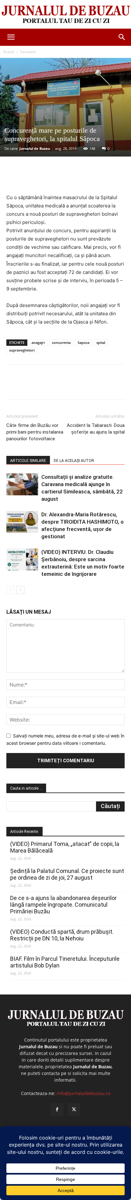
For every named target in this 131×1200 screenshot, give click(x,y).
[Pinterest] (62, 178)
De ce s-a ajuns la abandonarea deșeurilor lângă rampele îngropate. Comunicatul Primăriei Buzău (63, 905)
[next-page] (20, 590)
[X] (47, 178)
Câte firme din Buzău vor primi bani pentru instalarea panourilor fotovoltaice (34, 432)
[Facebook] (32, 178)
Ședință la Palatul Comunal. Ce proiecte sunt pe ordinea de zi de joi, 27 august (67, 874)
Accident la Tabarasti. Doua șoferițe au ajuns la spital (96, 428)
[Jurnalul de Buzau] (65, 15)
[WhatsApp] (76, 178)
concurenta (61, 342)
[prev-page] (10, 590)
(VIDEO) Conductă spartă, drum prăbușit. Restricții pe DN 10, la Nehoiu (62, 935)
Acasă (8, 51)
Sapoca (83, 342)
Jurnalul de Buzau (34, 148)
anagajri (38, 342)
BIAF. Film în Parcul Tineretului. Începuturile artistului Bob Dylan (65, 962)
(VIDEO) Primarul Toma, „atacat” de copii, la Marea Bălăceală (64, 847)
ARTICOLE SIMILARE (28, 460)
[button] (11, 37)
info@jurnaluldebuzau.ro (83, 1093)
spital (100, 342)
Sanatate (28, 51)
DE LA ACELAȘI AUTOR (74, 460)
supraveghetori (22, 350)
